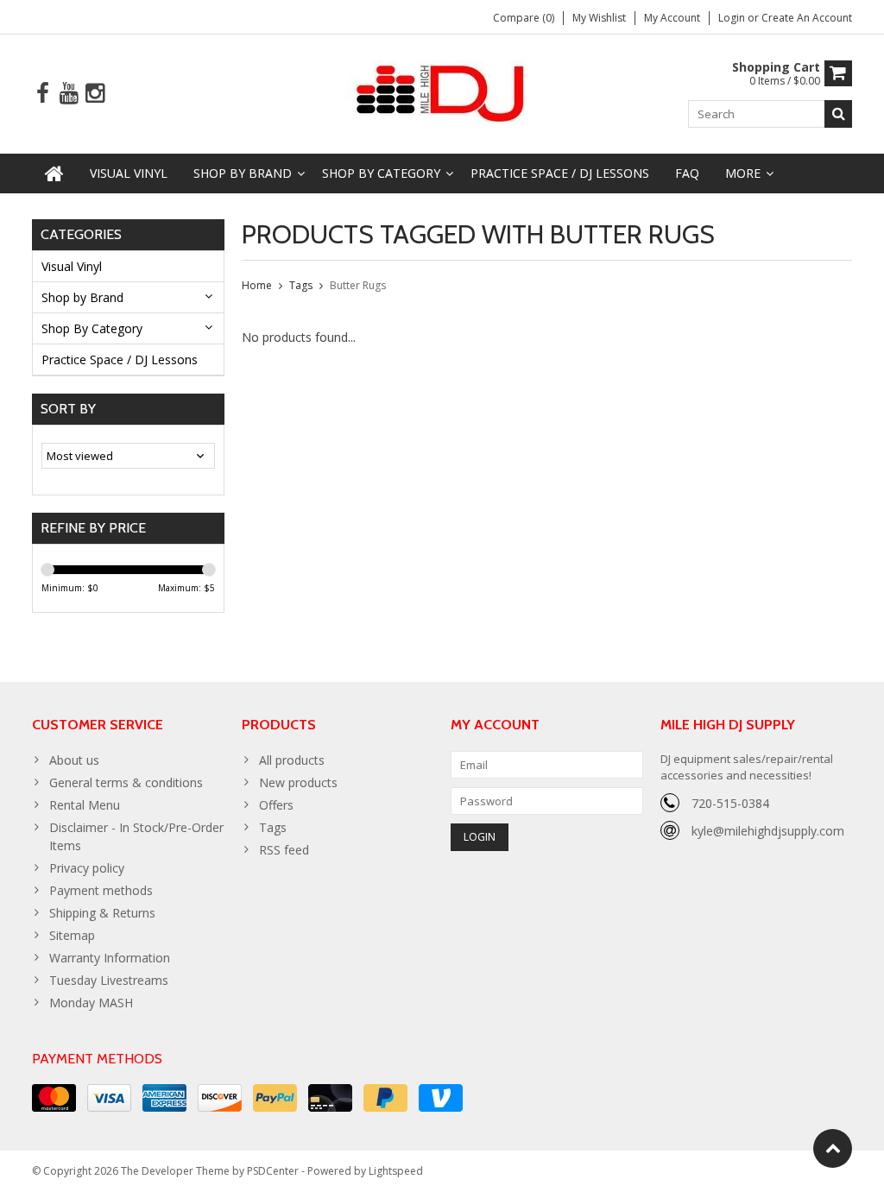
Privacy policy (86, 868)
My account (672, 17)
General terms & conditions (126, 782)
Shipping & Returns (102, 913)
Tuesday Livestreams (108, 980)
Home (257, 285)
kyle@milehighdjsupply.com (767, 831)
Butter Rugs (358, 285)
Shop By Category (381, 173)
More (743, 173)
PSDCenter (273, 1171)
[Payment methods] (54, 1098)
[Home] (54, 173)
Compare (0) (523, 17)
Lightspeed (396, 1171)
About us (74, 760)
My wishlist (599, 17)
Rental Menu (84, 805)
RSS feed (284, 850)
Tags (301, 285)
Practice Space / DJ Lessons (559, 173)
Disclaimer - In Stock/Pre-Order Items (136, 836)
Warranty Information (109, 957)
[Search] (838, 114)
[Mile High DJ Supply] (442, 92)
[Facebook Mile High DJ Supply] (43, 93)
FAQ (687, 173)
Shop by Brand (242, 173)
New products (298, 782)
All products (292, 760)
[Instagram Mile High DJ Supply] (94, 93)
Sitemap (72, 935)
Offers (276, 805)
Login (733, 17)
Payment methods (101, 890)
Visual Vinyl (128, 173)
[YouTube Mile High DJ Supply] (68, 93)
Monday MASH (91, 1002)
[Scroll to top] (832, 1148)
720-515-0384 (730, 803)
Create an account (806, 17)
